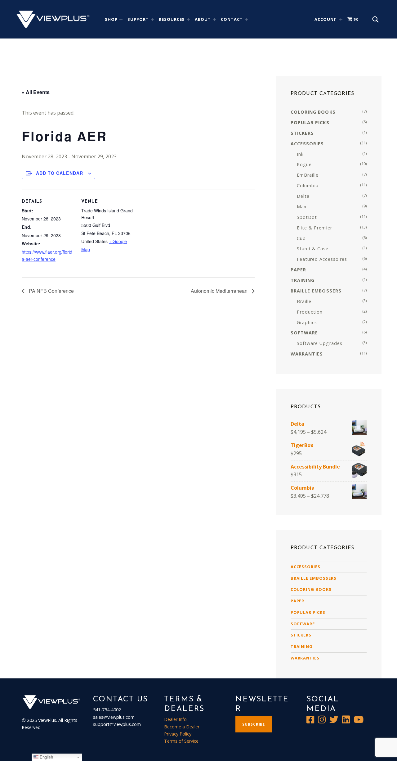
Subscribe (253, 724)
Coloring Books (311, 589)
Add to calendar (59, 173)
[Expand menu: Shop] (121, 19)
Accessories (306, 566)
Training (302, 646)
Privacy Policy (177, 734)
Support (138, 19)
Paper (298, 601)
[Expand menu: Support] (152, 19)
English (45, 757)
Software (303, 624)
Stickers (301, 635)
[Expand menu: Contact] (246, 19)
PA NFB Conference (51, 290)
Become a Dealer (181, 727)
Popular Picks (308, 612)
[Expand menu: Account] (340, 19)
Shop (111, 19)
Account (325, 19)
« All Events (36, 92)
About (203, 19)
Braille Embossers (314, 578)
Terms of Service (181, 741)
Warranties (305, 658)
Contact (232, 19)
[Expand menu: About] (214, 19)
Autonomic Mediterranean (220, 290)
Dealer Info (175, 719)
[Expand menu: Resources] (188, 19)
